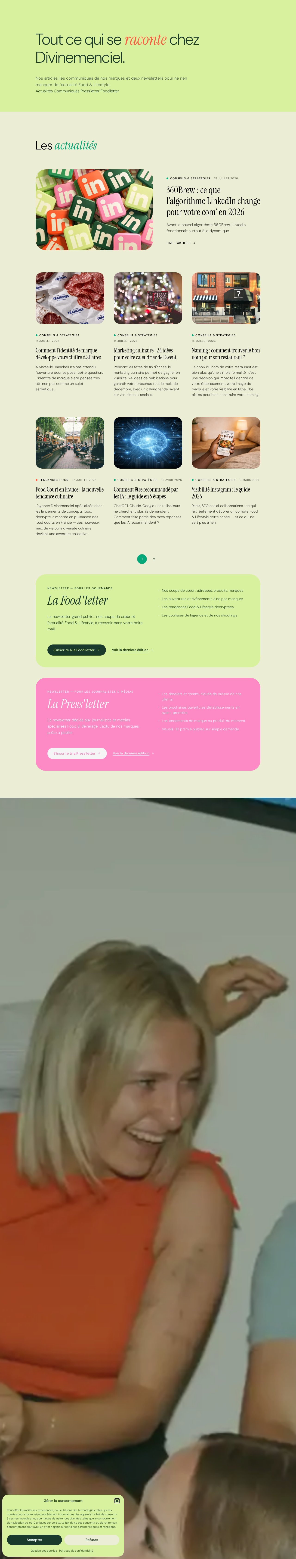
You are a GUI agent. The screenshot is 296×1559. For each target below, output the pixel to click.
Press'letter (89, 90)
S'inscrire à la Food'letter (74, 650)
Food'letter (110, 90)
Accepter (34, 1539)
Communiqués (66, 90)
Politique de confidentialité (76, 1551)
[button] (117, 1500)
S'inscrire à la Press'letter (74, 753)
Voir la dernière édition (130, 650)
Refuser (92, 1539)
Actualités (44, 90)
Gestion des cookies (44, 1551)
